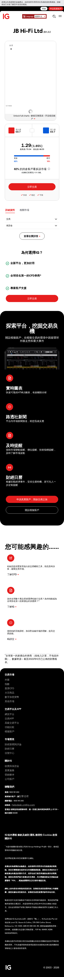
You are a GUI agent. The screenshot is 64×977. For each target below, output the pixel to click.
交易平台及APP (13, 708)
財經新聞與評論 (13, 744)
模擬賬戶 (9, 731)
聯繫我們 (9, 786)
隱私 (32, 834)
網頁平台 (9, 714)
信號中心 (9, 752)
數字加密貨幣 (12, 696)
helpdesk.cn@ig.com (23, 804)
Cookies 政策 (50, 834)
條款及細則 (24, 834)
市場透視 (9, 739)
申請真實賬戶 (56, 8)
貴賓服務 (9, 770)
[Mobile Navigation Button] (60, 16)
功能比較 (9, 727)
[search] (54, 16)
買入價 (53, 129)
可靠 (41, 195)
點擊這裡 (24, 796)
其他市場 (9, 701)
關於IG (8, 760)
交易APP (9, 718)
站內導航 (12, 834)
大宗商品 (9, 692)
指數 (7, 684)
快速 (25, 195)
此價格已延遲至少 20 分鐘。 (32, 172)
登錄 (44, 8)
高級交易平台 (12, 722)
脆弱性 (38, 834)
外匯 (7, 679)
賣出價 (18, 129)
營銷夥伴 (9, 774)
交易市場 (9, 674)
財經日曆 (9, 748)
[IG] (6, 16)
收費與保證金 (12, 766)
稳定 (33, 195)
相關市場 (24, 209)
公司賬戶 (9, 778)
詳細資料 (10, 209)
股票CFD (9, 688)
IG (6, 834)
